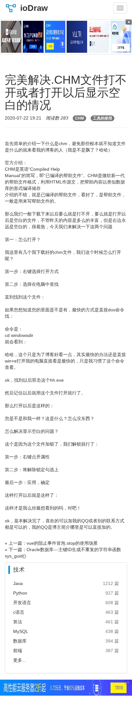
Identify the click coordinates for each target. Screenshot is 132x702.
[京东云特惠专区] (99, 36)
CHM (79, 118)
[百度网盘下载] (11, 36)
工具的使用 (102, 118)
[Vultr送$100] (77, 36)
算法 (17, 621)
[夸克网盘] (121, 36)
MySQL (20, 631)
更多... (19, 660)
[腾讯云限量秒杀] (33, 36)
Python (20, 593)
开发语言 (22, 602)
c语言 (18, 612)
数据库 (20, 641)
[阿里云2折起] (55, 36)
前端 (17, 650)
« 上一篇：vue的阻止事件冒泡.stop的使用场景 (51, 543)
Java (18, 583)
